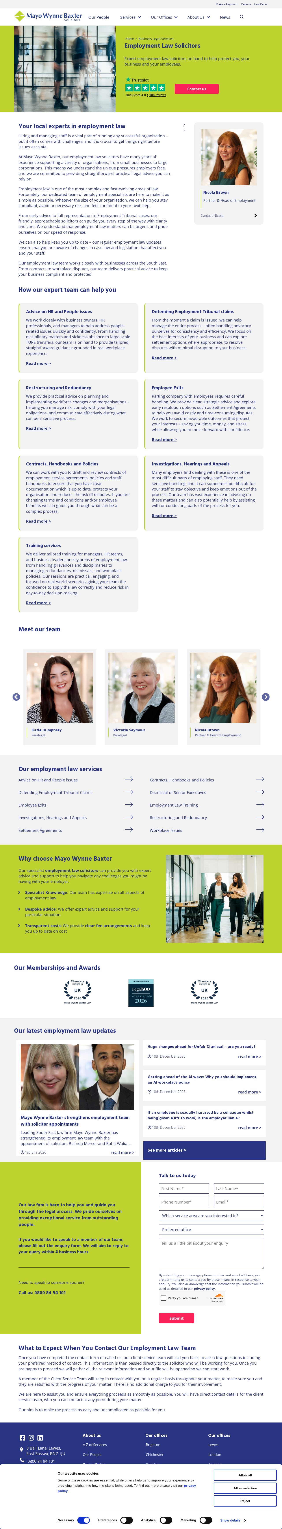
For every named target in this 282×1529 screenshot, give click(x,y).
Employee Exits (32, 805)
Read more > (38, 363)
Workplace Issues (166, 830)
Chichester (155, 1454)
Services (127, 17)
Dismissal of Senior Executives (178, 792)
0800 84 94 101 (49, 1293)
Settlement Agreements (40, 830)
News (225, 17)
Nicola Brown (216, 192)
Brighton (153, 1444)
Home (129, 39)
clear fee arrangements (108, 925)
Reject (245, 1501)
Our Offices (161, 17)
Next (265, 697)
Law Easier (261, 4)
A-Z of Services (95, 1444)
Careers (246, 4)
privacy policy (204, 1288)
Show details (230, 1520)
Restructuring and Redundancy (178, 817)
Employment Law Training (174, 805)
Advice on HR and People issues (48, 780)
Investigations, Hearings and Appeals (53, 817)
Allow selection (245, 1488)
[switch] (126, 1520)
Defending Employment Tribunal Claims (56, 792)
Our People (98, 17)
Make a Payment (227, 4)
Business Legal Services (156, 39)
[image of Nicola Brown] (229, 157)
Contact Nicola (212, 215)
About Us (195, 17)
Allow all (245, 1475)
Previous (16, 697)
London (214, 1454)
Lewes (213, 1444)
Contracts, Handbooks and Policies (182, 780)
